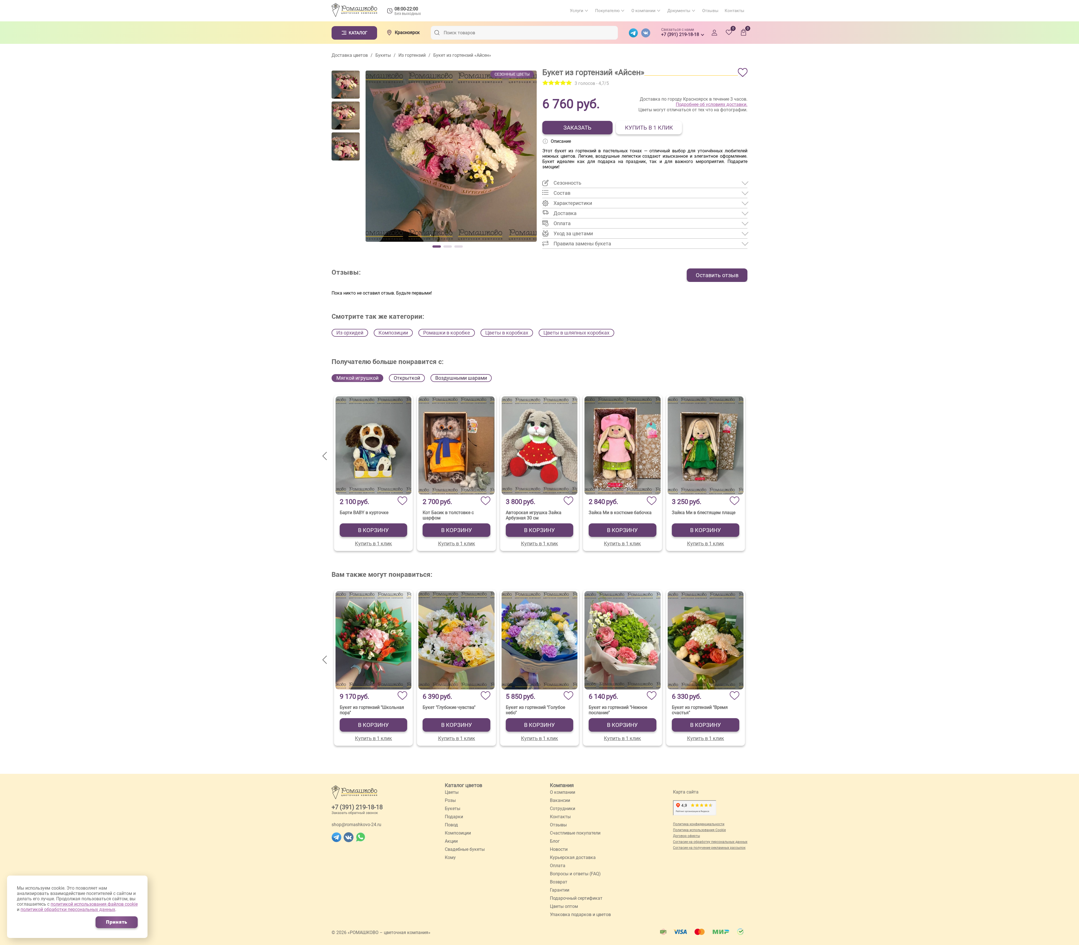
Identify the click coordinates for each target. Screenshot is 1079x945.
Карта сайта (686, 792)
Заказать (577, 127)
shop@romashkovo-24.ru (356, 824)
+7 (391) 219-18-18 (357, 807)
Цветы (452, 792)
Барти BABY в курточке (364, 512)
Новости (559, 849)
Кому (450, 857)
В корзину (373, 530)
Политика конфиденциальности (698, 824)
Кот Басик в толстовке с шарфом (448, 515)
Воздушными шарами (461, 378)
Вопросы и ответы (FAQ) (575, 873)
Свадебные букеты (465, 849)
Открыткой (407, 378)
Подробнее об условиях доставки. (711, 104)
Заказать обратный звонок (355, 813)
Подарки (454, 816)
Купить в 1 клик (649, 127)
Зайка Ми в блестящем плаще (703, 512)
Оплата (557, 865)
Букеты (452, 808)
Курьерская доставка (573, 857)
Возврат (558, 882)
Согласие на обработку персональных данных (710, 842)
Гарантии (559, 890)
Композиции (393, 333)
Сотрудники (562, 808)
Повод (451, 825)
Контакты (734, 10)
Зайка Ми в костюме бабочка (620, 512)
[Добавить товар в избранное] (742, 72)
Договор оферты (686, 836)
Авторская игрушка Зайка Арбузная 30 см (533, 515)
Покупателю (607, 10)
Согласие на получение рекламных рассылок (709, 848)
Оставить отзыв (717, 275)
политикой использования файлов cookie (94, 904)
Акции (451, 841)
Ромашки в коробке (446, 333)
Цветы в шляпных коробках (576, 333)
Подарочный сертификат (576, 898)
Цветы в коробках (506, 333)
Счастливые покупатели (575, 833)
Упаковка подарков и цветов (580, 914)
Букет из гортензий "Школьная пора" (372, 710)
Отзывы (710, 10)
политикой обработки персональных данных (68, 909)
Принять (116, 922)
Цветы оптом (564, 906)
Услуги (576, 10)
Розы (450, 800)
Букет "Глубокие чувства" (449, 707)
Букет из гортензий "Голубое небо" (535, 710)
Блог (555, 841)
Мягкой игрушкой (357, 378)
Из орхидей (349, 333)
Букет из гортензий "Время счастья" (700, 710)
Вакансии (560, 800)
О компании (643, 10)
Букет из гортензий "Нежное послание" (618, 710)
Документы (678, 10)
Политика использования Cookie (699, 830)
